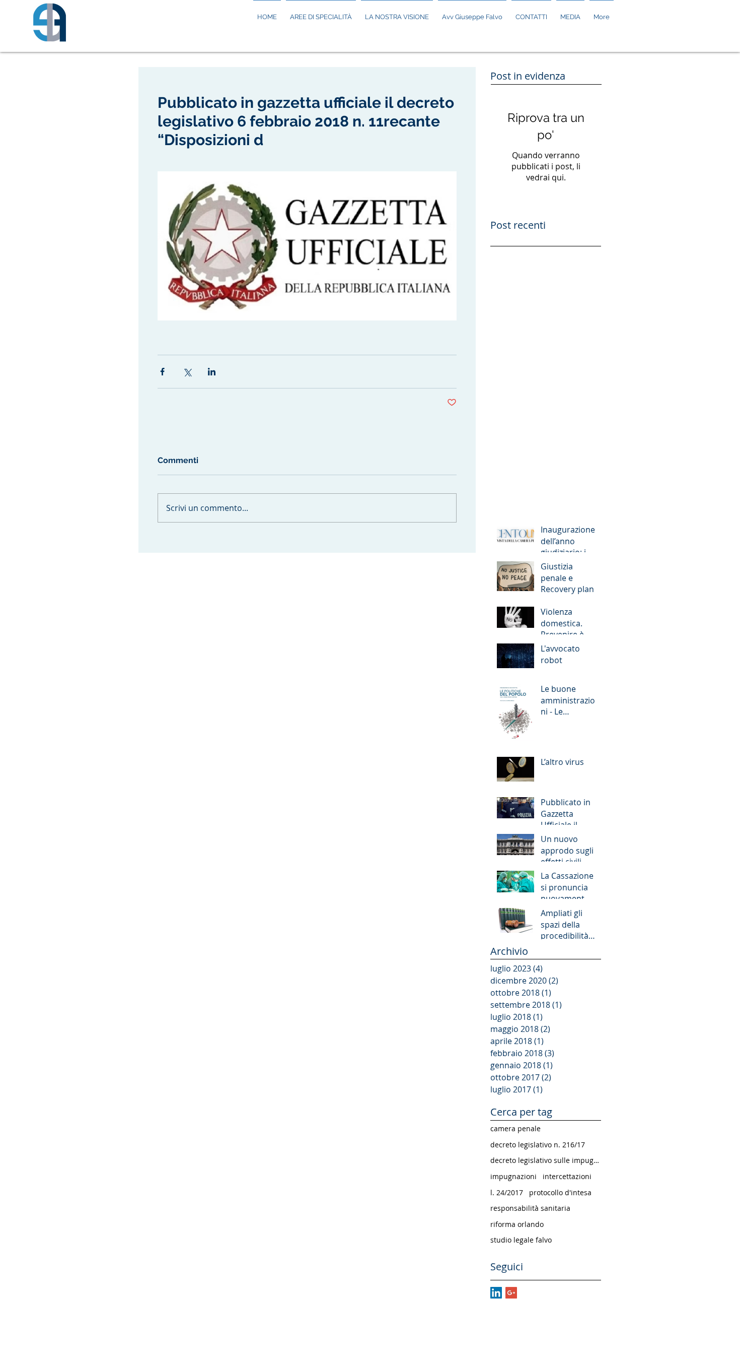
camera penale (515, 1128)
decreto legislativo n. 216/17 (537, 1144)
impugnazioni (513, 1176)
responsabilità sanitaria (530, 1208)
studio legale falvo (521, 1240)
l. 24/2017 (506, 1192)
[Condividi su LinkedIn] (211, 371)
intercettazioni (567, 1176)
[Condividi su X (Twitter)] (187, 371)
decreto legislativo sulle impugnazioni (545, 1160)
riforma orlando (517, 1224)
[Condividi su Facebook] (162, 371)
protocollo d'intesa (560, 1192)
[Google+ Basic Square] (511, 1293)
